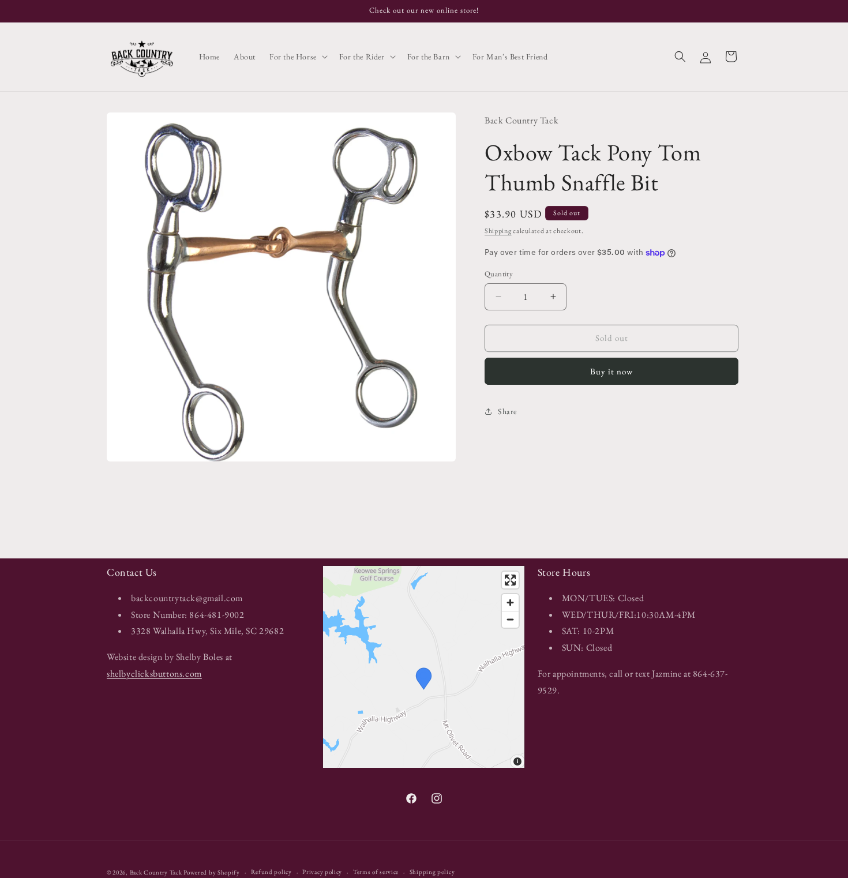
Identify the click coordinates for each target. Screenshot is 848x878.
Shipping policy (432, 872)
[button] (297, 56)
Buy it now (611, 370)
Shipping (498, 230)
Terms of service (376, 872)
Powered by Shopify (211, 872)
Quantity (499, 274)
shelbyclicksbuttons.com (154, 673)
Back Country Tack (156, 872)
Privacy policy (322, 872)
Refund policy (271, 872)
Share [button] (507, 411)
